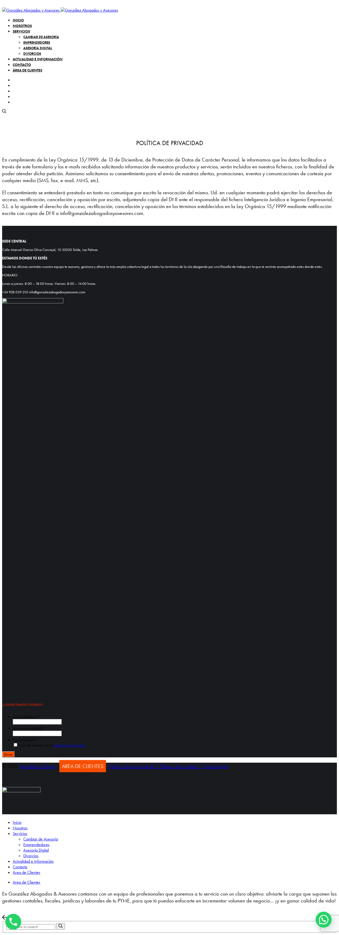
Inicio (18, 20)
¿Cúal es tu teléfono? (29, 728)
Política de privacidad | (134, 766)
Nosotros (22, 25)
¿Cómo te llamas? (26, 716)
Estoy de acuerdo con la (52, 745)
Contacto (22, 64)
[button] (324, 920)
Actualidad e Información (38, 59)
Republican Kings (37, 766)
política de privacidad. (69, 745)
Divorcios (32, 53)
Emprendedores (36, 42)
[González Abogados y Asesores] (60, 10)
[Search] (60, 926)
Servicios (21, 31)
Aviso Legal (216, 766)
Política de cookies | (181, 766)
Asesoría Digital (37, 48)
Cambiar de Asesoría (41, 37)
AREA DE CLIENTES (82, 766)
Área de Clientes (27, 70)
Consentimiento (25, 740)
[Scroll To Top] (169, 918)
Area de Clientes (26, 882)
